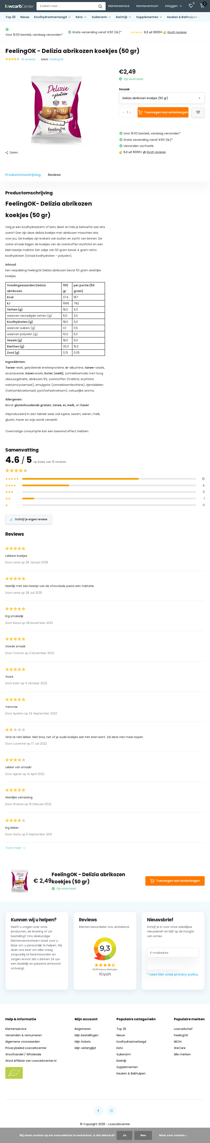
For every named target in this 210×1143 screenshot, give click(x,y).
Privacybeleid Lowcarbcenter (26, 1048)
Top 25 (10, 17)
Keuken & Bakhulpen (182, 17)
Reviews (54, 174)
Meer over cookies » (173, 1135)
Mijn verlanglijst (85, 1048)
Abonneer (165, 964)
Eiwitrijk (121, 17)
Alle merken (182, 1054)
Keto (79, 17)
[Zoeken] (100, 6)
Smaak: (124, 89)
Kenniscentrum (147, 6)
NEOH (177, 1042)
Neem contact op (29, 979)
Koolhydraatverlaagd (50, 17)
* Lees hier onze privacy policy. (173, 974)
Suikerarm (99, 17)
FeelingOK (56, 59)
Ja (124, 1135)
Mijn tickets (83, 1042)
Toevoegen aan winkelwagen (166, 112)
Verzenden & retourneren (23, 1035)
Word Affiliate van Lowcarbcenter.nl (30, 1061)
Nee (143, 1135)
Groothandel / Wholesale (23, 1054)
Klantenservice (118, 6)
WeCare (180, 1048)
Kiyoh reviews (114, 32)
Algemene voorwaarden (22, 1042)
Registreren (83, 1029)
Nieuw (24, 17)
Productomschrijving (23, 174)
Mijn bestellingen (86, 1035)
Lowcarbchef (183, 1029)
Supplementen (147, 17)
